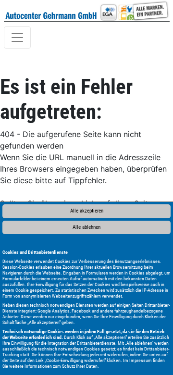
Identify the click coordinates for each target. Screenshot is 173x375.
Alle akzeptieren (86, 211)
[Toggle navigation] (17, 37)
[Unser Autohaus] (134, 10)
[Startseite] (51, 10)
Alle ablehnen (86, 227)
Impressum (140, 360)
